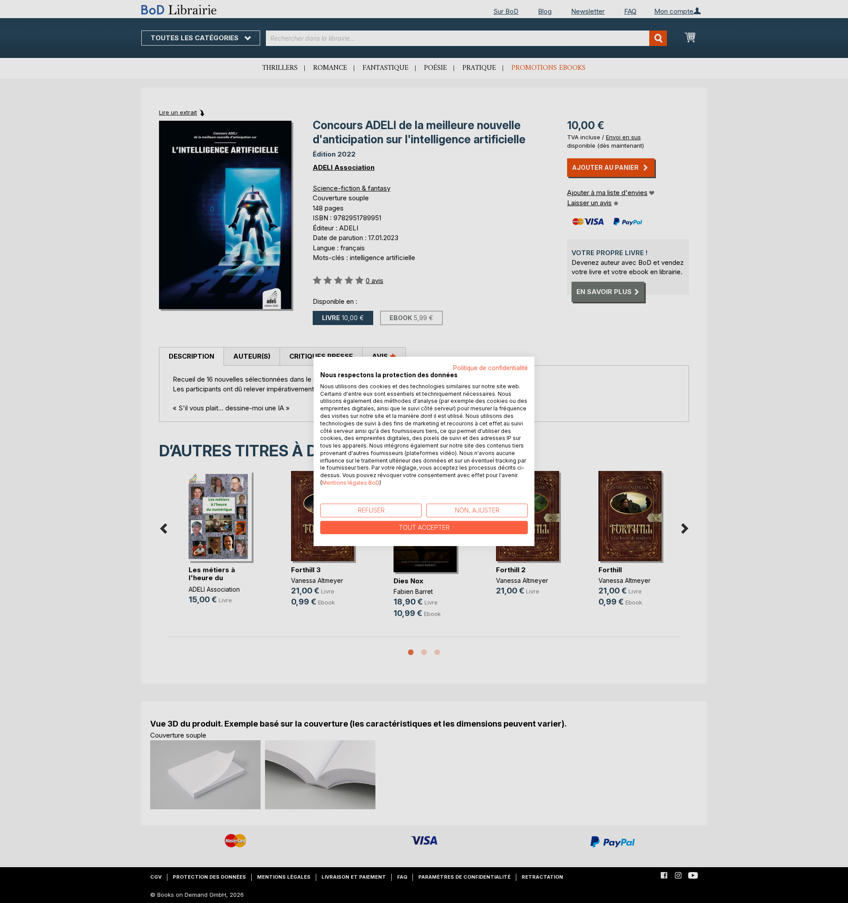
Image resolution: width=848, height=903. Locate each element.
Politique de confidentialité (490, 367)
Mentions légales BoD (350, 482)
